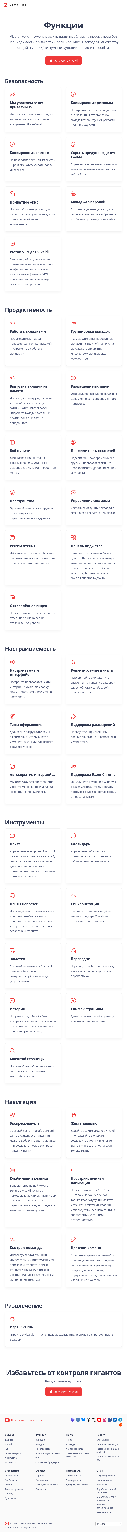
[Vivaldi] (15, 5)
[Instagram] (104, 1420)
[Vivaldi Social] (73, 1420)
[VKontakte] (78, 1420)
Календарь (72, 1444)
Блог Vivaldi (102, 1439)
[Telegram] (120, 1420)
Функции (40, 1439)
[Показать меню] (121, 5)
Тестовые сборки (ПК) (107, 1444)
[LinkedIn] (115, 1420)
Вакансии (101, 1484)
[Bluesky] (83, 1420)
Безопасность (103, 1512)
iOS (7, 1448)
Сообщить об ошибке (46, 1484)
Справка (39, 1475)
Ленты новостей (74, 1448)
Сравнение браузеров (47, 1462)
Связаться (40, 1489)
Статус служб (28, 1527)
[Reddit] (120, 1425)
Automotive (11, 1457)
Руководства (41, 1480)
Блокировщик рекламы (47, 1453)
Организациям (13, 1453)
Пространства (42, 1448)
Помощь (9, 1493)
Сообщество (11, 1480)
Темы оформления (15, 1489)
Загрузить (10, 1462)
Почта (69, 1439)
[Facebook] (110, 1420)
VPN (37, 1457)
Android (9, 1444)
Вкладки (39, 1444)
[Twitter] (94, 1420)
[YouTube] (99, 1420)
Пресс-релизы (73, 1480)
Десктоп (9, 1439)
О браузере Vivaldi (106, 1475)
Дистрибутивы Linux (77, 1484)
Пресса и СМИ (73, 1475)
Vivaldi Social (11, 1475)
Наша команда (104, 1480)
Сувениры (10, 1498)
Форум (8, 1484)
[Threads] (88, 1420)
